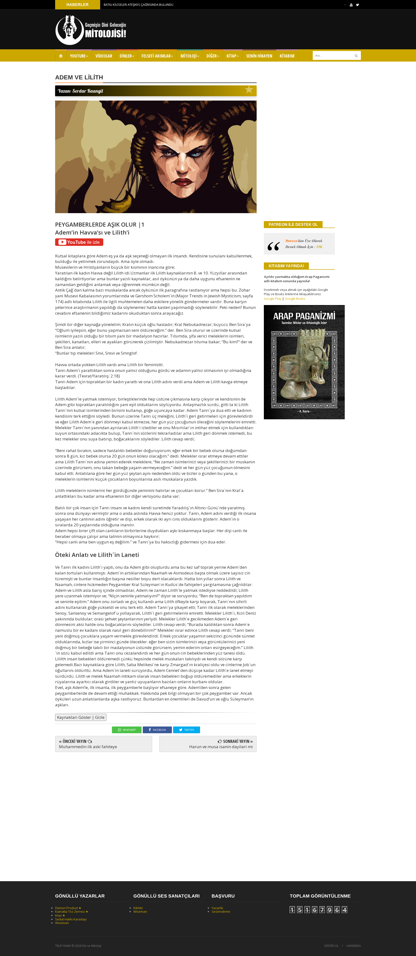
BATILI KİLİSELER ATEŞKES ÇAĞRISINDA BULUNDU (138, 4)
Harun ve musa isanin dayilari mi (221, 746)
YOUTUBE (78, 56)
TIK (319, 246)
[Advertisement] (156, 812)
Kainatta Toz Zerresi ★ (71, 911)
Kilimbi (138, 908)
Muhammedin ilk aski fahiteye (88, 746)
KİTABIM (287, 56)
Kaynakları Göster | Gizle (80, 717)
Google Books (295, 298)
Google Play (272, 298)
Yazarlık (217, 908)
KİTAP (231, 56)
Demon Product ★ (68, 908)
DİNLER (126, 56)
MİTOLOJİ (189, 56)
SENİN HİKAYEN (259, 56)
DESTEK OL (331, 946)
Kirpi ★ (60, 915)
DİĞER (212, 56)
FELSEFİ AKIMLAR (156, 56)
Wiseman (62, 923)
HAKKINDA (353, 946)
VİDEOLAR (104, 56)
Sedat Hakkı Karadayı (71, 919)
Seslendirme (221, 911)
